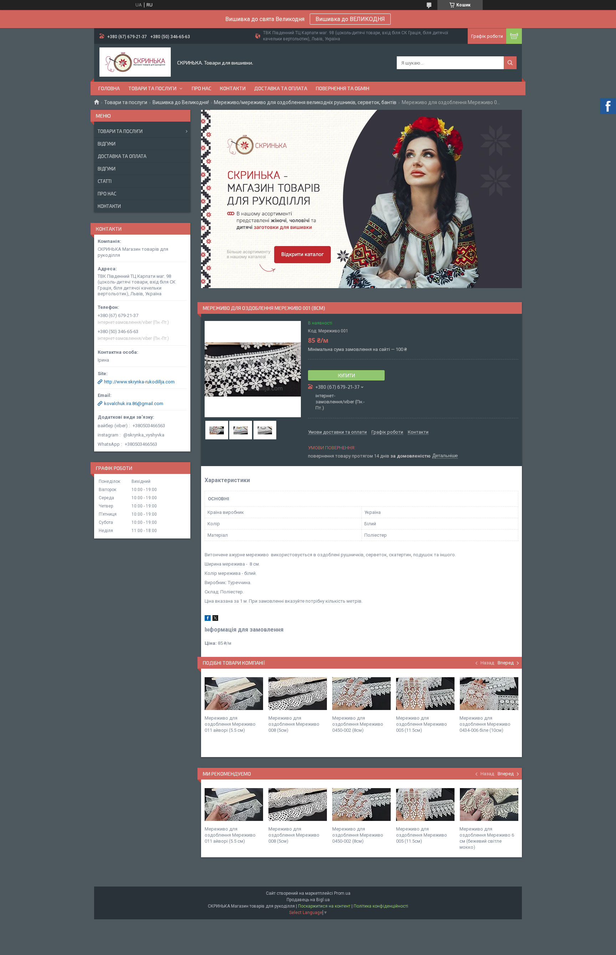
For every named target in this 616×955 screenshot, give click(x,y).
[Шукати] (510, 62)
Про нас (201, 88)
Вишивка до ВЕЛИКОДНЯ (350, 19)
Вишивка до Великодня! (181, 102)
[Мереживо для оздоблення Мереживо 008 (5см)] (297, 693)
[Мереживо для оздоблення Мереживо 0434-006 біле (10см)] (489, 693)
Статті (105, 181)
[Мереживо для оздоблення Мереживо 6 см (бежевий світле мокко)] (489, 804)
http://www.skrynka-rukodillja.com (139, 381)
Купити (346, 375)
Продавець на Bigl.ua (308, 899)
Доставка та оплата (280, 88)
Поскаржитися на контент (324, 906)
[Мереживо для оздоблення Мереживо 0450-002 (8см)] (361, 693)
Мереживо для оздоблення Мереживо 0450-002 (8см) (357, 724)
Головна (109, 88)
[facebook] (208, 619)
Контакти (233, 88)
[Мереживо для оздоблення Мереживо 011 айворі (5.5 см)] (234, 693)
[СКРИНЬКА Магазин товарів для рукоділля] (135, 62)
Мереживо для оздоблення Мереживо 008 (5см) (293, 724)
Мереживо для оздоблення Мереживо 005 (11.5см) (421, 724)
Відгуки (106, 144)
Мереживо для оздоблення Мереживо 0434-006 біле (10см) (485, 724)
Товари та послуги (152, 88)
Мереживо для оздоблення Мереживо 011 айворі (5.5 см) (230, 724)
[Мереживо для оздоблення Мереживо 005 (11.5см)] (425, 693)
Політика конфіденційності (381, 906)
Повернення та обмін (342, 88)
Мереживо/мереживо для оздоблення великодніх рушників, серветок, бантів (305, 102)
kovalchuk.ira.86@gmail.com (133, 403)
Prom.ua (342, 893)
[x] (215, 619)
